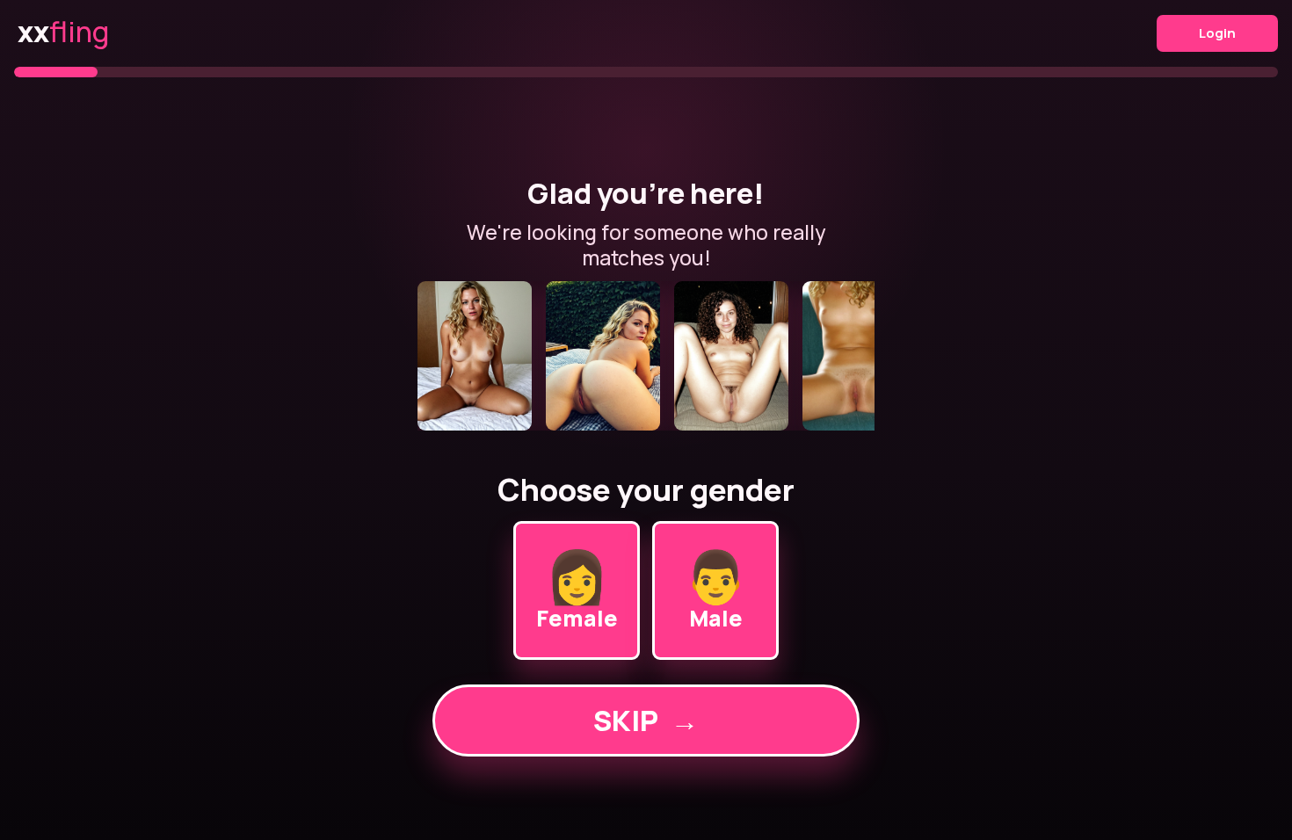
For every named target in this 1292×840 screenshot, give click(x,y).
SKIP (646, 720)
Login (1217, 33)
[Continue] (646, 356)
